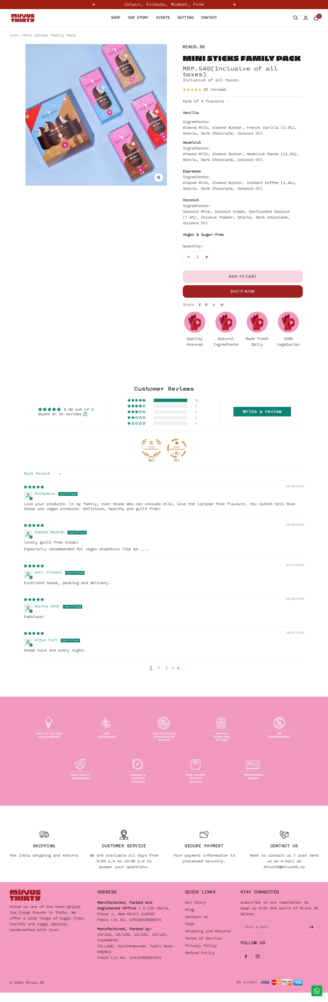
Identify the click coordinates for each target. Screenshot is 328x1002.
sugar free (71, 918)
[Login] (306, 18)
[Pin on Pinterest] (206, 305)
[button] (137, 400)
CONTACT (209, 18)
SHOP (115, 18)
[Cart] (316, 18)
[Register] (312, 927)
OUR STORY (138, 18)
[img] (34, 487)
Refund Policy (200, 953)
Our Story (195, 903)
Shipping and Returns (208, 931)
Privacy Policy (201, 946)
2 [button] (159, 668)
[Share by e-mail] (221, 305)
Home (14, 35)
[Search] (295, 18)
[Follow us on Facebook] (246, 956)
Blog (189, 910)
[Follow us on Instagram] (257, 956)
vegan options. (53, 924)
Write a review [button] (262, 411)
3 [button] (166, 668)
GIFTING (185, 18)
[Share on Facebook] (200, 305)
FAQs (189, 924)
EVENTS (163, 18)
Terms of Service (203, 939)
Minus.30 (194, 47)
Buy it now (243, 291)
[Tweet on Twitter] (214, 305)
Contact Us (196, 917)
